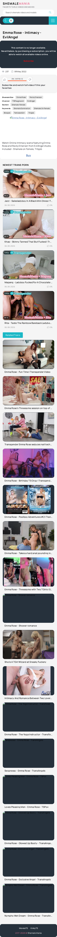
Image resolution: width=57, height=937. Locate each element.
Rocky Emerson (36, 97)
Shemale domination (22, 108)
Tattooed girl (19, 113)
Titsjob (31, 113)
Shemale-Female (18, 105)
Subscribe (29, 61)
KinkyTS (34, 928)
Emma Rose (21, 97)
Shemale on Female (42, 108)
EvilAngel (31, 101)
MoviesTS (23, 928)
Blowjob (7, 113)
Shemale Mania (35, 933)
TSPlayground (18, 101)
